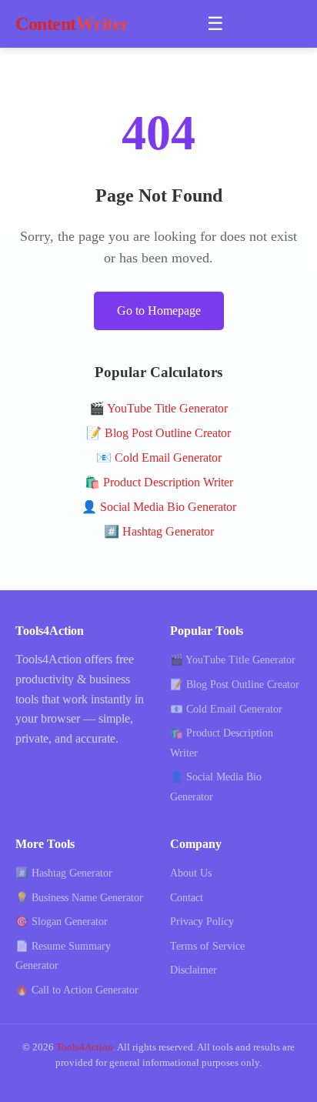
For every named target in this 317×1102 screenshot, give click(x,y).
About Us (191, 873)
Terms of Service (207, 946)
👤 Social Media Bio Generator (159, 506)
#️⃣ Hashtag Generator (159, 531)
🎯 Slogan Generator (61, 921)
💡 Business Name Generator (79, 897)
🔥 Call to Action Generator (76, 990)
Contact (186, 897)
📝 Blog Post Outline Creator (158, 432)
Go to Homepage (159, 310)
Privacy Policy (202, 921)
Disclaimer (193, 970)
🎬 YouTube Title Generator (158, 408)
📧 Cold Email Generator (159, 457)
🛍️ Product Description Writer (159, 482)
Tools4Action (84, 1047)
